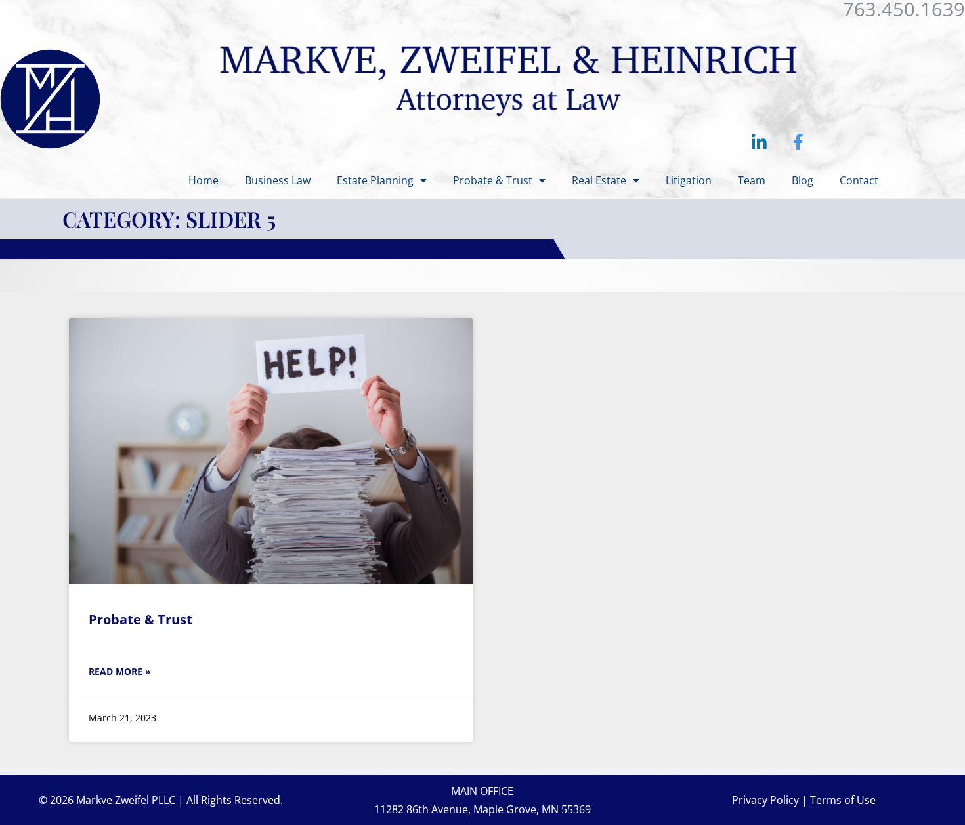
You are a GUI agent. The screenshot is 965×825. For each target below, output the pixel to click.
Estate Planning (375, 180)
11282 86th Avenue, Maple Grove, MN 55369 (482, 809)
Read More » (120, 671)
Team (751, 180)
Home (203, 180)
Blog (802, 180)
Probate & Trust (492, 180)
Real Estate (599, 180)
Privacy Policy (765, 800)
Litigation (689, 180)
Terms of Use (843, 800)
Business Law (278, 180)
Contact (859, 180)
